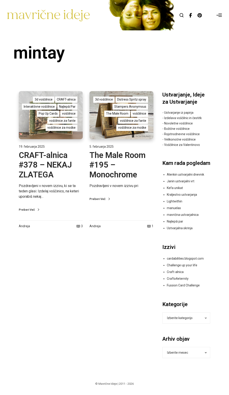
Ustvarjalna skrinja (180, 228)
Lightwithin (174, 201)
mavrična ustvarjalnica (183, 214)
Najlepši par (175, 221)
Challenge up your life (182, 265)
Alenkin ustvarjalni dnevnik (185, 174)
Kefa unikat (175, 188)
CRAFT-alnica (66, 99)
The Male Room (117, 113)
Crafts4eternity (178, 278)
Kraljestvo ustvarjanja (182, 194)
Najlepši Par (67, 106)
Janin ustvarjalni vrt (180, 181)
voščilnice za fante (62, 120)
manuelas (174, 208)
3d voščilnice (44, 99)
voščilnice (69, 113)
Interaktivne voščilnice (39, 106)
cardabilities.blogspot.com (185, 258)
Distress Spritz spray (131, 99)
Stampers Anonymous (130, 106)
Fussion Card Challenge (183, 285)
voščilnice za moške (61, 127)
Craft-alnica (175, 272)
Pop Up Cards (48, 113)
